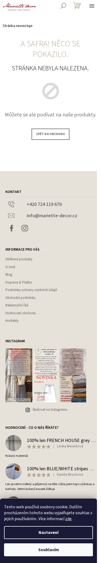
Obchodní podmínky (20, 297)
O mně (10, 267)
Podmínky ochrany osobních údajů (31, 290)
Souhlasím (48, 550)
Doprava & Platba (18, 282)
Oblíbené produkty (18, 259)
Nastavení (48, 533)
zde (68, 519)
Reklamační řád (16, 305)
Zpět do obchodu (50, 134)
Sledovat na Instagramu (50, 409)
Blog (8, 274)
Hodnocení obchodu (20, 313)
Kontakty (12, 320)
